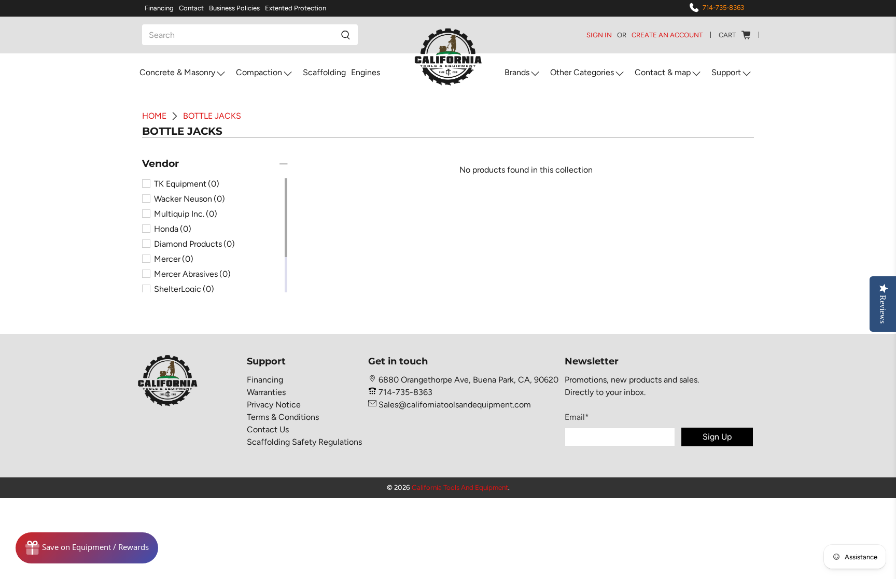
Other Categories (582, 72)
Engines (365, 72)
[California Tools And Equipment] (448, 57)
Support (726, 72)
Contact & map (663, 72)
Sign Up (717, 437)
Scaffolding (324, 72)
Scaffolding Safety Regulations (304, 442)
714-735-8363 (723, 7)
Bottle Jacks (212, 116)
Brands (517, 72)
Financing (159, 8)
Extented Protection (295, 8)
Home (154, 116)
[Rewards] (87, 547)
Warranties (266, 392)
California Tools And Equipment (460, 487)
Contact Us (268, 429)
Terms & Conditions (283, 417)
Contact (191, 8)
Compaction (259, 72)
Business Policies (234, 8)
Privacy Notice (274, 404)
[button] (160, 164)
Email (577, 417)
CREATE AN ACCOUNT (667, 35)
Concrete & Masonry (177, 72)
